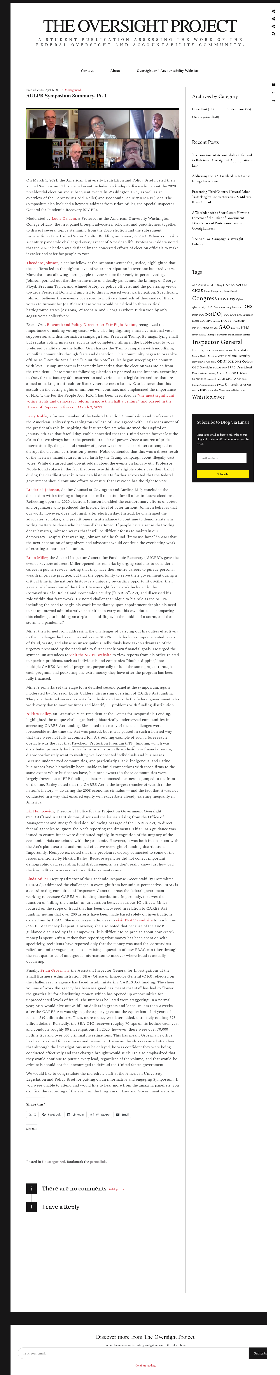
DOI (208, 314)
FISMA (214, 328)
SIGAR (219, 379)
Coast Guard (230, 291)
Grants (235, 328)
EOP (202, 321)
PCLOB (217, 368)
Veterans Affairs (229, 390)
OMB (237, 361)
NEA (200, 362)
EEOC (195, 321)
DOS (233, 315)
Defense (237, 307)
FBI (230, 321)
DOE (201, 315)
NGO (207, 362)
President (244, 367)
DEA (209, 307)
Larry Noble (36, 416)
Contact (87, 70)
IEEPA (202, 335)
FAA (224, 321)
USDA (195, 390)
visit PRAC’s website (134, 920)
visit (74, 655)
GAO (224, 327)
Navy (194, 362)
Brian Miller (36, 558)
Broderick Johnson (42, 490)
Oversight (206, 367)
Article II (211, 285)
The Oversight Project (140, 24)
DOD (195, 315)
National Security (237, 355)
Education (248, 315)
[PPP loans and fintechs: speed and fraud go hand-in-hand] (273, 93)
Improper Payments (217, 335)
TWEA (220, 385)
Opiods (247, 361)
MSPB (220, 356)
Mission (212, 356)
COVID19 (226, 299)
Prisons (204, 373)
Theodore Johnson (42, 263)
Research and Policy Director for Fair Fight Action (91, 325)
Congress (204, 298)
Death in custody (222, 307)
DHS (247, 306)
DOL (226, 315)
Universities (233, 384)
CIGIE (197, 291)
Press (195, 373)
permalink (98, 1161)
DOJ (218, 314)
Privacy (212, 373)
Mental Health (199, 356)
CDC (245, 285)
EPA (209, 321)
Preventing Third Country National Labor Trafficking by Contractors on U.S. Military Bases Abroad (221, 196)
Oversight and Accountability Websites (168, 70)
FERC (206, 328)
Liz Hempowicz (40, 811)
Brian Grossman (54, 970)
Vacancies (213, 390)
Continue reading (145, 1365)
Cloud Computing (213, 291)
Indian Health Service (239, 335)
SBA (235, 373)
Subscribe (223, 474)
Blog (219, 285)
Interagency (218, 350)
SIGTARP (233, 378)
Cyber (239, 299)
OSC (195, 367)
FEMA (197, 327)
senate (210, 379)
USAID (247, 385)
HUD (195, 335)
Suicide (196, 385)
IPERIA (229, 350)
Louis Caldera (64, 218)
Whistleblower (208, 397)
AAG (194, 285)
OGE (231, 361)
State (244, 379)
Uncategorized (72, 90)
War (242, 390)
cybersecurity (199, 307)
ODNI (222, 361)
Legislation (242, 350)
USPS (203, 390)
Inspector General (217, 342)
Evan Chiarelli (34, 90)
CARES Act (232, 285)
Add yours (116, 1189)
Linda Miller (37, 879)
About (115, 70)
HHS (245, 328)
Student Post (236, 109)
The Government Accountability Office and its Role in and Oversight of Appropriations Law (222, 160)
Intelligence (201, 350)
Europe (216, 321)
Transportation (208, 385)
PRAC (232, 367)
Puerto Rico (224, 373)
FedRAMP (239, 321)
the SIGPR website (94, 655)
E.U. (239, 315)
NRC (213, 362)
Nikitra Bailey (38, 714)
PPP (224, 368)
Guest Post (199, 109)
